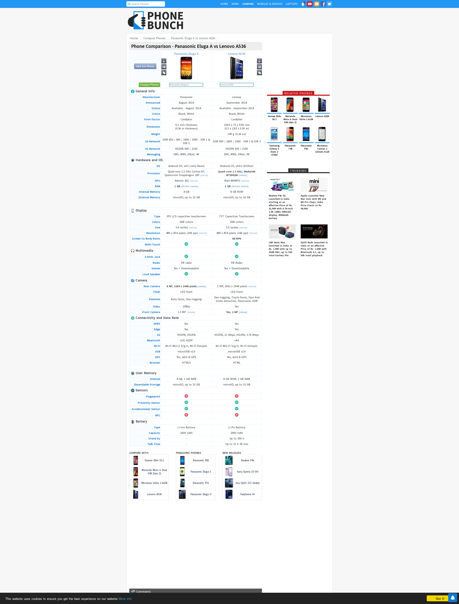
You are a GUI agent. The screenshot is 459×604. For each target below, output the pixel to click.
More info (125, 598)
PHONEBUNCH (165, 20)
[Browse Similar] (189, 186)
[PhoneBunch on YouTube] (309, 5)
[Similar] (204, 175)
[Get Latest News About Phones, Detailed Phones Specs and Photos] (136, 20)
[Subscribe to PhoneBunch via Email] (316, 4)
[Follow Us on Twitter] (329, 4)
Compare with (138, 452)
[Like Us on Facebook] (323, 4)
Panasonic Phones (188, 452)
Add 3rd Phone (145, 66)
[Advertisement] (267, 21)
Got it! (440, 598)
